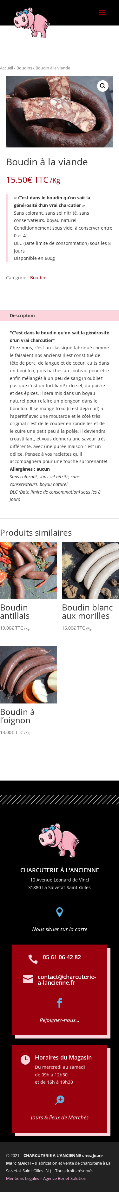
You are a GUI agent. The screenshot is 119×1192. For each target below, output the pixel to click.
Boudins (24, 68)
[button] (103, 86)
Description (22, 315)
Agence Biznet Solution (64, 1178)
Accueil (6, 68)
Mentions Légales (22, 1178)
